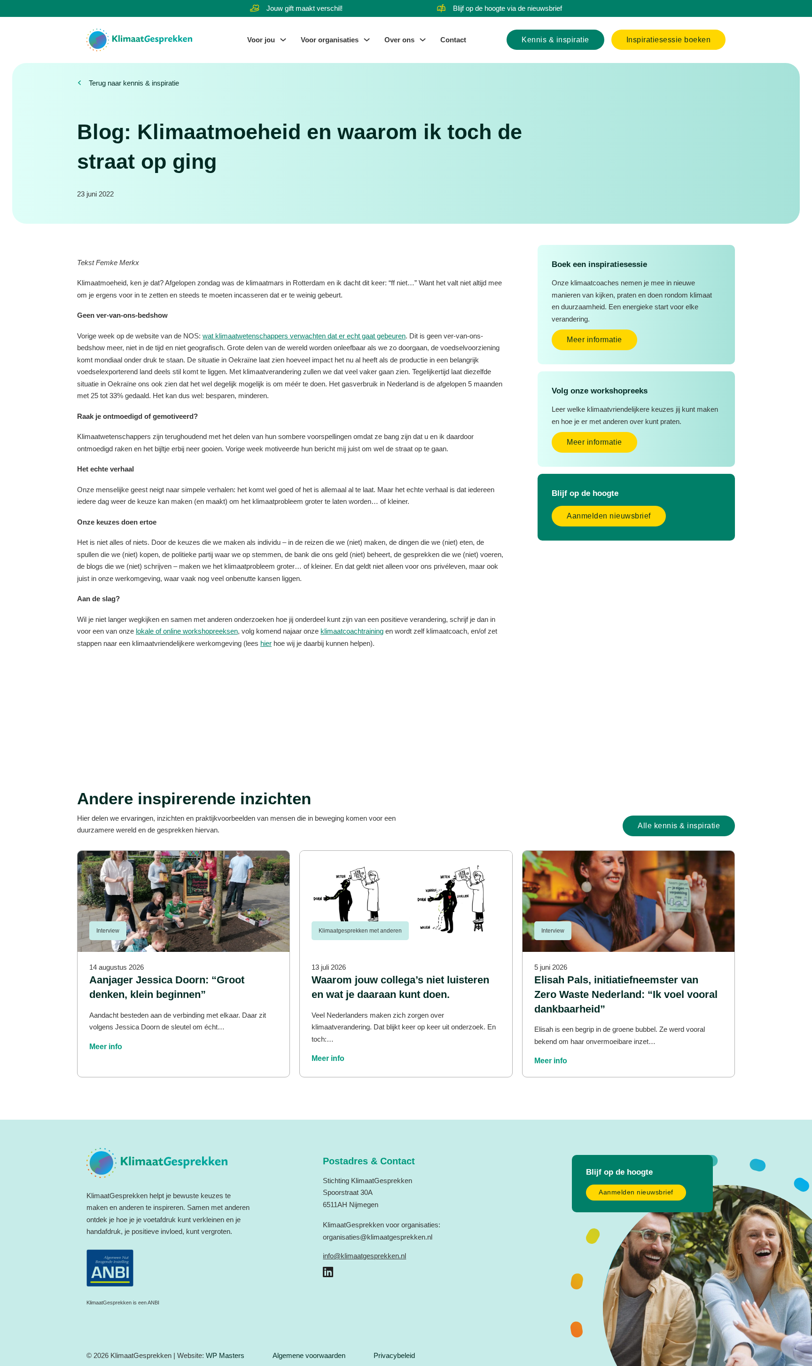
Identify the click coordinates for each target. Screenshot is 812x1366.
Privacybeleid (394, 1355)
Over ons (399, 40)
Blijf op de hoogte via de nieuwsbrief (507, 8)
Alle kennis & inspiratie (679, 826)
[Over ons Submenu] (422, 39)
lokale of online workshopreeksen (187, 631)
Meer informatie (594, 340)
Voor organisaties (330, 40)
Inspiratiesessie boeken (668, 40)
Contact (453, 40)
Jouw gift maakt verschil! (304, 8)
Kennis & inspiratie (555, 40)
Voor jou (261, 40)
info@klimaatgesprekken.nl (364, 1256)
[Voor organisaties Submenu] (366, 39)
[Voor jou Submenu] (283, 39)
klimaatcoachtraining (351, 631)
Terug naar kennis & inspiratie (134, 83)
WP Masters (225, 1355)
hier (266, 643)
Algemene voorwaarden (309, 1355)
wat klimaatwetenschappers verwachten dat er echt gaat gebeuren (304, 336)
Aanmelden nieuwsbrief (609, 516)
